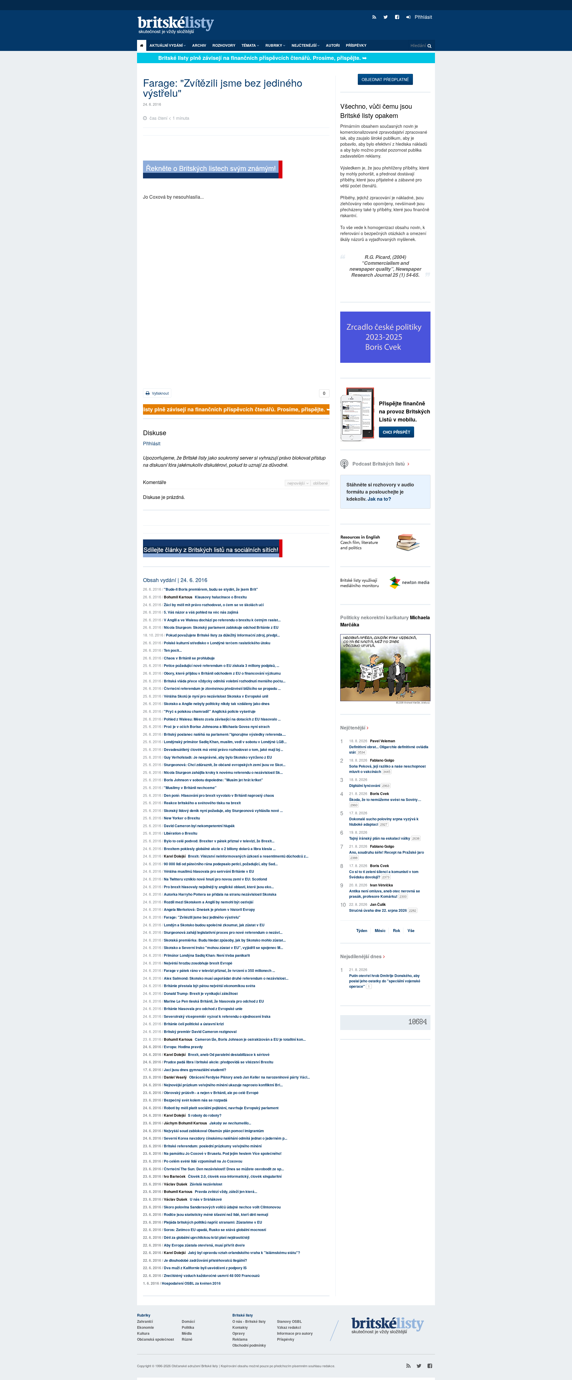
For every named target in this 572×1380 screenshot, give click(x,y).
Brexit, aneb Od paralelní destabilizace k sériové (229, 1054)
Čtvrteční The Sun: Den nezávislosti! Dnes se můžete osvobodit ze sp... (224, 1168)
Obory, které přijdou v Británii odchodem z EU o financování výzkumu (222, 673)
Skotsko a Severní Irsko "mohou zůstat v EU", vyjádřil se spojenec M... (223, 947)
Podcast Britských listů (378, 463)
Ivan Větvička (381, 885)
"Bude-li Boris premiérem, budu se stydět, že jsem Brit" (211, 589)
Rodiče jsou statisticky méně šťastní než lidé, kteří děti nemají (216, 1214)
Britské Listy (388, 1326)
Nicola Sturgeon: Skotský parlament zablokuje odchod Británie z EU (221, 627)
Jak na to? (379, 498)
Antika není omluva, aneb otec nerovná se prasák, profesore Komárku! (384, 893)
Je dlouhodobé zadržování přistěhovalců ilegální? (205, 1260)
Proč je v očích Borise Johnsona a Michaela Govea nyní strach (217, 726)
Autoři (333, 45)
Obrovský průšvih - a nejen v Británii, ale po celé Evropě (211, 1092)
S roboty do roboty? (204, 1115)
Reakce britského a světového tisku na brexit (202, 802)
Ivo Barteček (175, 1176)
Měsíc (380, 930)
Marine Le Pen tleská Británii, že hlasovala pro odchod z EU (214, 1001)
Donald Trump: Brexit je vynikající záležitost (201, 993)
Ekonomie (145, 1327)
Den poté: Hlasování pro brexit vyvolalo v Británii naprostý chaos (219, 795)
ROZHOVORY (223, 45)
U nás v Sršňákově (206, 1199)
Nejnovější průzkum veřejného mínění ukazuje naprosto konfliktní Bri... (223, 1084)
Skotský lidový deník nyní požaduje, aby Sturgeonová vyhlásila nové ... (223, 810)
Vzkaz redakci (289, 1327)
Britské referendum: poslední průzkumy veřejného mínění (213, 1146)
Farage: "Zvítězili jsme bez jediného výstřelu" (202, 917)
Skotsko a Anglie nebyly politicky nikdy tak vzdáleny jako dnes (217, 703)
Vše (411, 930)
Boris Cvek (379, 793)
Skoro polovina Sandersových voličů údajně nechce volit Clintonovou (222, 1207)
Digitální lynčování (369, 785)
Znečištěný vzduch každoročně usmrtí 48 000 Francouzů (211, 1275)
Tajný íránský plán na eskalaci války (384, 838)
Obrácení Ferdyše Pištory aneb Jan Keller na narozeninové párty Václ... (249, 1077)
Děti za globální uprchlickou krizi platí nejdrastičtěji (206, 1237)
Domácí (188, 1321)
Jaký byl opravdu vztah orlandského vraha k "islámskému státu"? (244, 1252)
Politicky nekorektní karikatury (385, 621)
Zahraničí (145, 1321)
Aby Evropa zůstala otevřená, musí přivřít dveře (204, 1245)
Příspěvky (356, 45)
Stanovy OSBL (289, 1321)
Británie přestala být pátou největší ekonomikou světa (209, 985)
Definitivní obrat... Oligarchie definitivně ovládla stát (388, 749)
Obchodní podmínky (249, 1345)
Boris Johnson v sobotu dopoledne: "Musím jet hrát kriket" (213, 779)
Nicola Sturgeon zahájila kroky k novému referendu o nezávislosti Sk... (223, 772)
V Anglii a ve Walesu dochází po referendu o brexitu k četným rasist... (222, 620)
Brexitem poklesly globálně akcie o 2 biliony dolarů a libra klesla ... (220, 848)
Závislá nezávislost (206, 1184)
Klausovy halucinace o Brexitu (221, 597)
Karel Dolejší (175, 856)
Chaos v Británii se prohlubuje (189, 658)
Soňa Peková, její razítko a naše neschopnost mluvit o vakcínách (387, 768)
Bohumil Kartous (178, 597)
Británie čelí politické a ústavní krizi (194, 1023)
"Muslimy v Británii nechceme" (190, 787)
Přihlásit (423, 16)
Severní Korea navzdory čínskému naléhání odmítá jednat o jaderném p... (225, 1138)
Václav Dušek (175, 1184)
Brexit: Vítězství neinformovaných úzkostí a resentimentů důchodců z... (248, 856)
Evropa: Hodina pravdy (183, 1046)
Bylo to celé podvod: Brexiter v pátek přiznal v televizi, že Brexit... (219, 841)
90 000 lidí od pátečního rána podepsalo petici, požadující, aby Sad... (221, 863)
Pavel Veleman (382, 740)
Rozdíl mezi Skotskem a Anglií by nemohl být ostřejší (208, 902)
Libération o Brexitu (180, 833)
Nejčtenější (352, 727)
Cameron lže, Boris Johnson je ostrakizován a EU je (250, 1039)
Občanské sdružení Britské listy (195, 1365)
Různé (187, 1339)
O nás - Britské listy (249, 1321)
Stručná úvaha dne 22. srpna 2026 (382, 910)
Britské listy (178, 25)
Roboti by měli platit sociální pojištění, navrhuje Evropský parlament (221, 1107)
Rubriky (274, 45)
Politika (188, 1327)
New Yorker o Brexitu (182, 818)
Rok (396, 930)
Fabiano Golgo (382, 760)
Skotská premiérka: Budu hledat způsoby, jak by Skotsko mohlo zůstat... (225, 940)
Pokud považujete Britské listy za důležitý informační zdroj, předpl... (223, 635)
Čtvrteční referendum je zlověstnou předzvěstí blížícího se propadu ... (222, 688)
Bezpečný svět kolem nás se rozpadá (195, 1100)
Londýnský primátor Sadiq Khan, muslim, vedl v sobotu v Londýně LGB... (225, 741)
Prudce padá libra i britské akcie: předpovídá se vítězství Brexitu (218, 1062)
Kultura (143, 1333)
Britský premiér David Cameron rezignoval (200, 1031)
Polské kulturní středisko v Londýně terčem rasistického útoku (217, 642)
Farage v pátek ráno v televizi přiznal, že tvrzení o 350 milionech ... (219, 970)
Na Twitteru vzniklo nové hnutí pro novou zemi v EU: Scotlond (215, 879)
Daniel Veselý (175, 1077)
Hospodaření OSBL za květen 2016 (191, 1283)
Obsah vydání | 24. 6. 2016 (175, 580)
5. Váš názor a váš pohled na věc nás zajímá (201, 612)
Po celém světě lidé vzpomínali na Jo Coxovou (203, 1161)
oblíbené (320, 483)
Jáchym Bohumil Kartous (185, 1123)
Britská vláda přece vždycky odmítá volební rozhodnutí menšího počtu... (224, 681)
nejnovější (296, 483)
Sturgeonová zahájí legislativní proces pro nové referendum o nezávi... (223, 932)
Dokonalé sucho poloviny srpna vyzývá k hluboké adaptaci (384, 821)
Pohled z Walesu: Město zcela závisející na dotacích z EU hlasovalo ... (222, 719)
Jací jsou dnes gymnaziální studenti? (195, 1069)
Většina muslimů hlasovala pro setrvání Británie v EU (209, 871)
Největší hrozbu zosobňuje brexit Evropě (198, 963)
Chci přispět (396, 432)
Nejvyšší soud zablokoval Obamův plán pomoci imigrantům (214, 1130)
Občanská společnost (155, 1339)
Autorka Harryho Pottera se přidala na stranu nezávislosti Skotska (220, 894)
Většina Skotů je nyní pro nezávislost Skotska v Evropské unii (216, 696)
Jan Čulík (378, 904)
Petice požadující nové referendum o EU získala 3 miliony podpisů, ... (221, 665)
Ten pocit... (173, 650)
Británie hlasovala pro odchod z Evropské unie (203, 1008)
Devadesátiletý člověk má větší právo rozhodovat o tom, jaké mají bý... (223, 749)
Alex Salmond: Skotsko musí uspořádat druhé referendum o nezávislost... (226, 978)
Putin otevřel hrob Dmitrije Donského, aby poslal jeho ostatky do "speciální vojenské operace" (384, 981)
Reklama (240, 1339)
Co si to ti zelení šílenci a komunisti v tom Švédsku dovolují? (384, 874)
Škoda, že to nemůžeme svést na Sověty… (385, 802)
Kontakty (240, 1327)
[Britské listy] (212, 170)
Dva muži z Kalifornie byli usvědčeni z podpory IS (205, 1267)
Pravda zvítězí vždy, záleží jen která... (226, 1191)
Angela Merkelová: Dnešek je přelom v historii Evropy (209, 909)
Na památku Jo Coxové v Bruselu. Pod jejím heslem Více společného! (223, 1153)
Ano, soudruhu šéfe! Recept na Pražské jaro (386, 855)
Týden (361, 930)
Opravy (238, 1333)
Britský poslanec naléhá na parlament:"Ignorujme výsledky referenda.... (225, 734)
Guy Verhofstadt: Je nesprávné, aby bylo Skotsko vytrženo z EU (218, 757)
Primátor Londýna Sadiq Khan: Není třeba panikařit (207, 955)
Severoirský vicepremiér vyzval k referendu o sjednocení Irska (217, 1016)
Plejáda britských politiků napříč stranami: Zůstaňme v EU (213, 1222)
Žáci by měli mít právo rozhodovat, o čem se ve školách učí (214, 604)
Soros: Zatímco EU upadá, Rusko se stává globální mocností (215, 1229)
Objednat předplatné (385, 79)
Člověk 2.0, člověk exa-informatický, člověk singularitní (235, 1176)
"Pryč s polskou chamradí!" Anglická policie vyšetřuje (210, 711)
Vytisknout (160, 393)
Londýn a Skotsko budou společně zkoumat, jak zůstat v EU (214, 925)
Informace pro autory (295, 1333)
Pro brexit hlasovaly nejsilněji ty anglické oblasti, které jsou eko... (219, 886)
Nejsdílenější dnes (361, 956)
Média (187, 1333)
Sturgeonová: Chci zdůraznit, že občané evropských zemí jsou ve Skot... (224, 764)
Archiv (199, 45)
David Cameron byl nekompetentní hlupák (199, 825)
